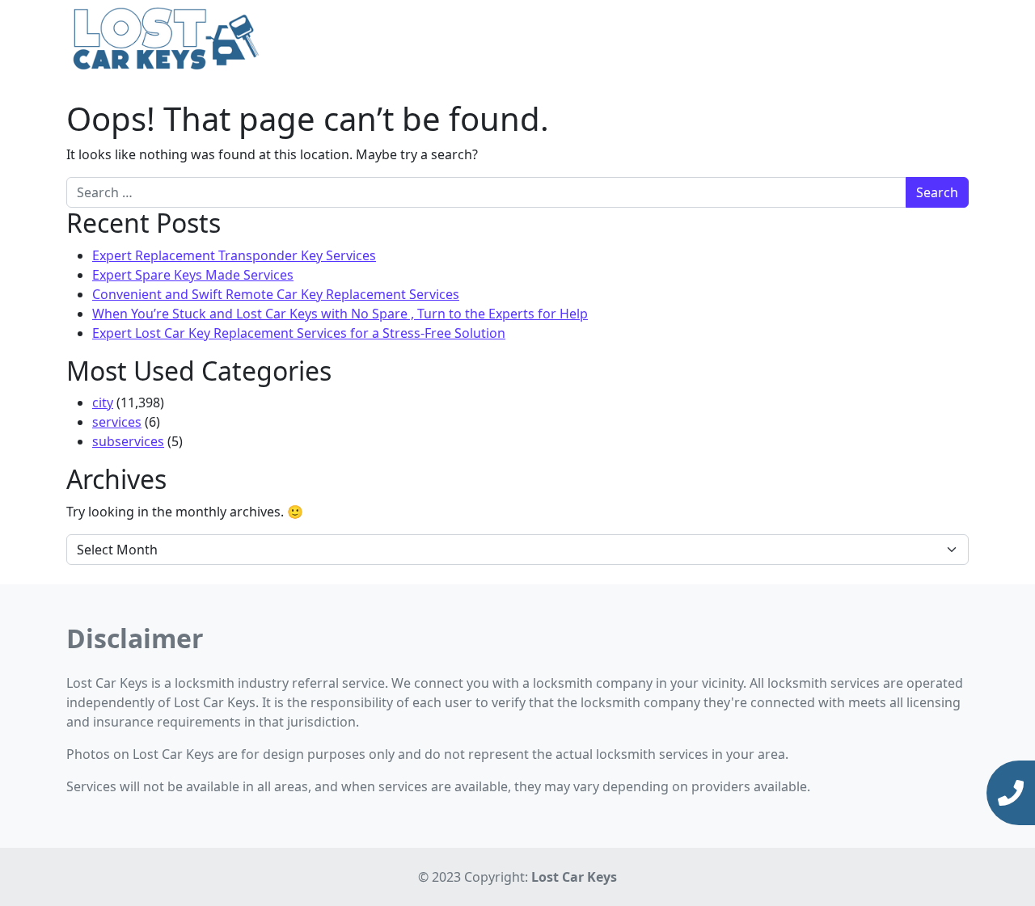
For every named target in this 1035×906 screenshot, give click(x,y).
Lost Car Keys (574, 877)
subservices (128, 441)
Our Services (764, 40)
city (102, 402)
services (117, 422)
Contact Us (928, 40)
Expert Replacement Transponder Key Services (234, 255)
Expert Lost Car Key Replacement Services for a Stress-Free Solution (298, 333)
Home (693, 40)
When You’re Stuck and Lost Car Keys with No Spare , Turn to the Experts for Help (340, 313)
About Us (854, 40)
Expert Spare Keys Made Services (193, 275)
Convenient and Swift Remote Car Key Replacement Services (275, 294)
